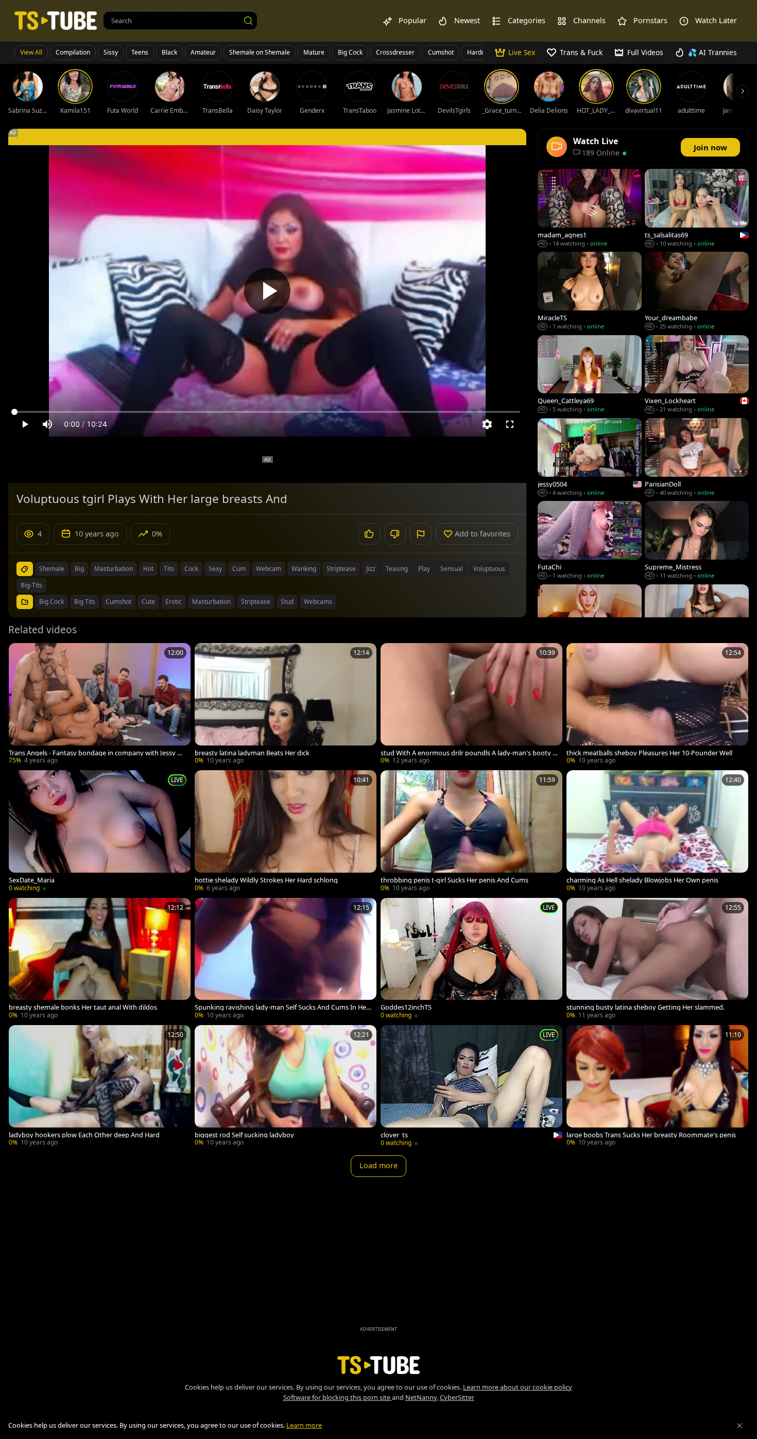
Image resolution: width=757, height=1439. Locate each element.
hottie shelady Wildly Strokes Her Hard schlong (266, 880)
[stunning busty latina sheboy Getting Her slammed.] (657, 959)
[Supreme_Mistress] (697, 541)
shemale (51, 568)
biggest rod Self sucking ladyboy (244, 1135)
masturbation (113, 568)
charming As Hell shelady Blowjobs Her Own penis (642, 880)
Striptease (255, 601)
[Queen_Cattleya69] (590, 375)
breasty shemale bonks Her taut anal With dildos (83, 1007)
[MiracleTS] (590, 292)
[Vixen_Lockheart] (697, 375)
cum (239, 568)
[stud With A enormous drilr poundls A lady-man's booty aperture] (471, 704)
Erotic (173, 601)
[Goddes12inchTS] (471, 959)
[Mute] (47, 424)
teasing (397, 568)
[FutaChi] (590, 541)
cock (191, 568)
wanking (303, 568)
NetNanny (421, 1397)
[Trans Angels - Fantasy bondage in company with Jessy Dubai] (100, 704)
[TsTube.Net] (55, 20)
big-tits (31, 585)
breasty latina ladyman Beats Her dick (252, 753)
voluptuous (489, 568)
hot (148, 568)
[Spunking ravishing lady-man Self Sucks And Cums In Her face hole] (285, 959)
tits (169, 568)
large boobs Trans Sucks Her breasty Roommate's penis (651, 1135)
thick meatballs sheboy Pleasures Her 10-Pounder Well (649, 753)
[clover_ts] (471, 1087)
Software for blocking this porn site (337, 1397)
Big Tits (84, 601)
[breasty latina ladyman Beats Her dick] (285, 704)
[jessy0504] (590, 458)
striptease (341, 568)
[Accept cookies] (739, 1425)
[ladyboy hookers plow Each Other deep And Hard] (100, 1086)
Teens (139, 52)
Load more (378, 1165)
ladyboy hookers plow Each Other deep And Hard (84, 1135)
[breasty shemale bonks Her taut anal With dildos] (100, 959)
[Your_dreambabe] (697, 292)
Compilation (73, 52)
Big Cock (350, 52)
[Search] (248, 20)
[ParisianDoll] (697, 458)
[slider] (267, 412)
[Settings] (487, 424)
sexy (215, 568)
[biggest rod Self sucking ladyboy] (285, 1086)
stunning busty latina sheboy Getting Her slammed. (645, 1007)
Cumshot (441, 52)
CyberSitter (457, 1397)
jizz (370, 568)
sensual (451, 568)
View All (31, 52)
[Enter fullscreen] (510, 424)
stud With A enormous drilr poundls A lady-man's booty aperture (468, 753)
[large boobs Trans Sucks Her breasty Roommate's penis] (657, 1086)
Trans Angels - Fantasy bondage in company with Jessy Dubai (97, 753)
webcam (268, 568)
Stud (287, 601)
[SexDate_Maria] (100, 831)
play (424, 568)
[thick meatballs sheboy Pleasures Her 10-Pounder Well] (657, 704)
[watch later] (21, 655)
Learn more (304, 1425)
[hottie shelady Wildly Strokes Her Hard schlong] (285, 831)
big (79, 568)
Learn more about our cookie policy (517, 1387)
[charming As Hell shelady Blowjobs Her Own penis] (657, 831)
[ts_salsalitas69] (697, 209)
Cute (148, 601)
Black (169, 52)
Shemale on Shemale (259, 52)
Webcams (318, 601)
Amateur (203, 52)
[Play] (267, 291)
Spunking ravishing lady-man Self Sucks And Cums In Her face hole (283, 1007)
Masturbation (211, 601)
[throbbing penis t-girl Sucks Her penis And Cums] (471, 831)
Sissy (111, 52)
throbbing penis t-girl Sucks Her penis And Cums (454, 880)
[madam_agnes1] (590, 209)
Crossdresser (395, 52)
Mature (313, 52)
